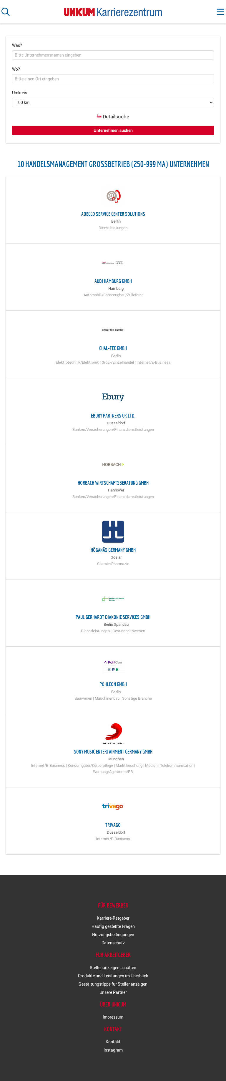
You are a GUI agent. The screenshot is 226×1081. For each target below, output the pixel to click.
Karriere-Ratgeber (113, 918)
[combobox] (113, 55)
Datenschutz (113, 943)
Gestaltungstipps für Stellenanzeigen (113, 984)
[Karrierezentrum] (113, 11)
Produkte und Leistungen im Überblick (113, 976)
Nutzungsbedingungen (113, 934)
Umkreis (19, 92)
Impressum (113, 1017)
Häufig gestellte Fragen (113, 926)
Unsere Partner (113, 992)
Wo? (16, 69)
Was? (17, 45)
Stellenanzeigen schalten (113, 967)
